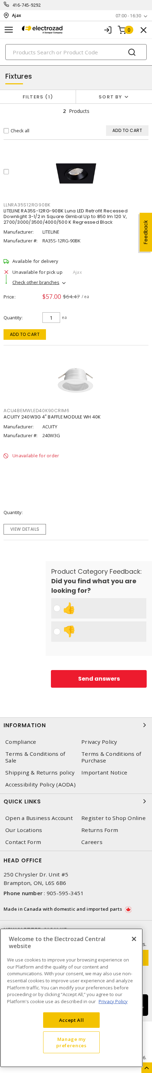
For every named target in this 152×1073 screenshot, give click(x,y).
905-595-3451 (65, 893)
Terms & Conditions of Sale (35, 757)
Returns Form (99, 830)
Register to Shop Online (113, 818)
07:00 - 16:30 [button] (128, 16)
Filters (37, 97)
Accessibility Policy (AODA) (40, 784)
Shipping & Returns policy (40, 772)
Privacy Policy (99, 742)
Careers (92, 842)
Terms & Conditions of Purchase (111, 757)
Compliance (20, 742)
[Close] (134, 939)
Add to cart (25, 334)
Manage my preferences (71, 1042)
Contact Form (23, 842)
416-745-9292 (26, 5)
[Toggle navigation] (9, 30)
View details (25, 529)
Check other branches (35, 282)
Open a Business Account (39, 818)
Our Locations (23, 830)
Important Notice (104, 772)
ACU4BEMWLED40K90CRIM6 (37, 411)
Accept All (71, 1020)
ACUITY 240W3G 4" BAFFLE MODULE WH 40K (52, 417)
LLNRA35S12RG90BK (27, 205)
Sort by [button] (110, 97)
